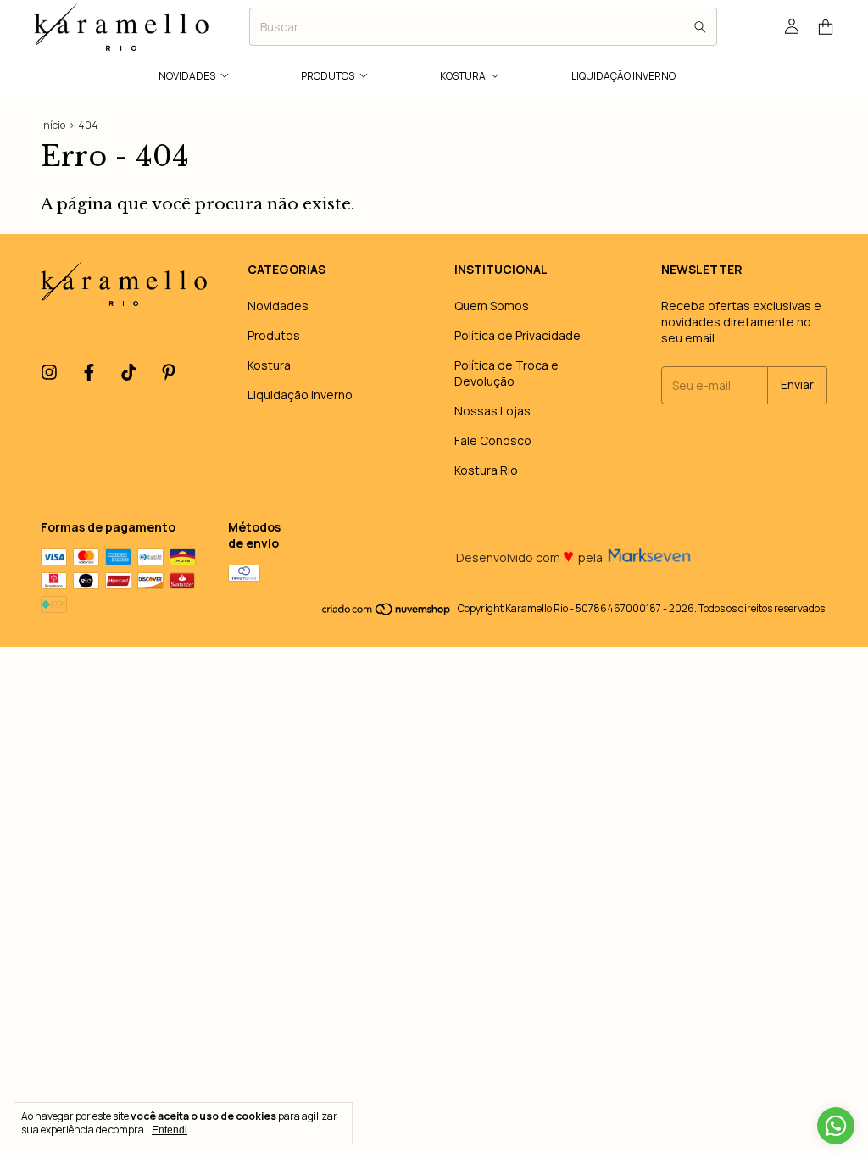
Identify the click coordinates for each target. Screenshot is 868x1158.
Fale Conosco (492, 440)
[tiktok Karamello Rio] (128, 373)
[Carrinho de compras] (825, 27)
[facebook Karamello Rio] (89, 373)
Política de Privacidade (517, 335)
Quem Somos (491, 306)
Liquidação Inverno (623, 76)
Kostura (463, 76)
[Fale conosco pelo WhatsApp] (835, 1125)
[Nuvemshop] (387, 612)
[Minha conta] (791, 27)
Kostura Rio (486, 470)
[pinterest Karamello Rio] (168, 373)
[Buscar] (700, 27)
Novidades (187, 76)
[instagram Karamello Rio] (49, 373)
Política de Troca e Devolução (506, 373)
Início (53, 125)
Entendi (169, 1130)
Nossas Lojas (492, 411)
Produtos (327, 76)
